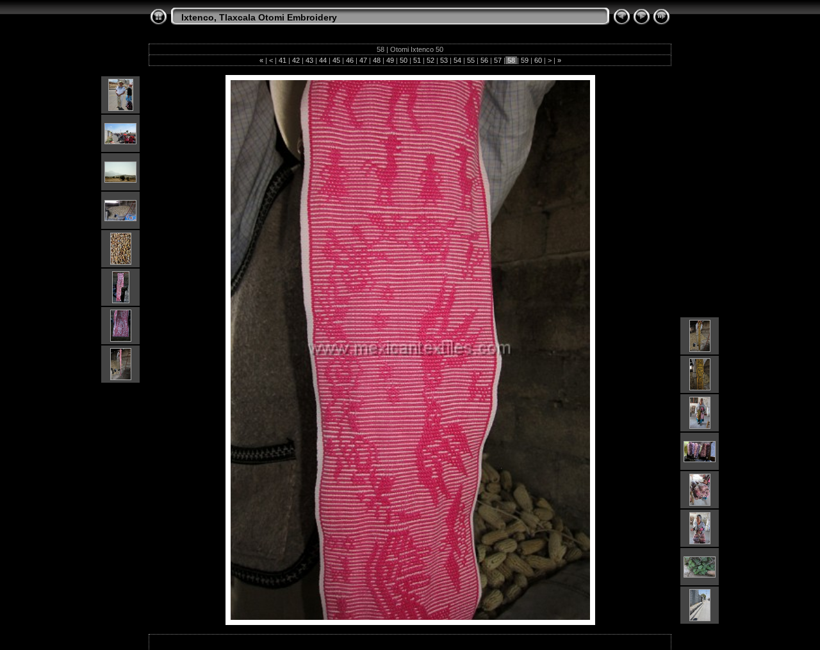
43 (309, 60)
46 (350, 60)
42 (296, 60)
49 (390, 60)
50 (403, 60)
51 (417, 60)
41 (282, 60)
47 (363, 60)
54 (457, 60)
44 (323, 60)
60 (538, 60)
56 (484, 60)
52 (430, 60)
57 (498, 60)
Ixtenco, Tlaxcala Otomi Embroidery (259, 17)
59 (524, 60)
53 (444, 60)
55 (471, 60)
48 (376, 60)
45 (336, 60)
